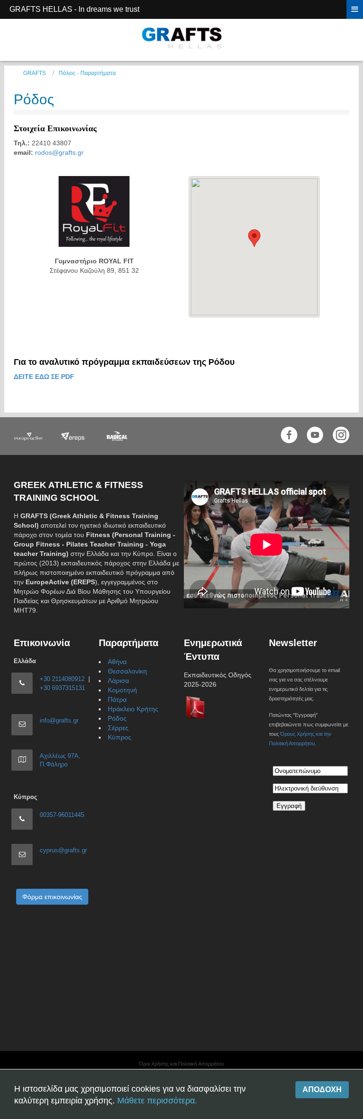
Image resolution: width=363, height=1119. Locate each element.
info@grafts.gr (59, 720)
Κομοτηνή (122, 690)
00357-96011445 (62, 814)
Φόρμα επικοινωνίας (52, 896)
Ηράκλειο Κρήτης (133, 709)
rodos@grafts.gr (59, 152)
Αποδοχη (322, 1089)
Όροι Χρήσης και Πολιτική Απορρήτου (181, 1064)
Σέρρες (118, 728)
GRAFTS (34, 73)
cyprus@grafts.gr (63, 850)
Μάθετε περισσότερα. (157, 1100)
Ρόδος (34, 99)
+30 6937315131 (62, 687)
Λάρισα (118, 680)
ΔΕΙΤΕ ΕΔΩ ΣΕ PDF (44, 376)
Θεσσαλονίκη (127, 671)
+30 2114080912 (62, 678)
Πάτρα (117, 699)
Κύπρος (119, 737)
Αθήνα (117, 661)
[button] (254, 238)
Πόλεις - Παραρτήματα (87, 73)
